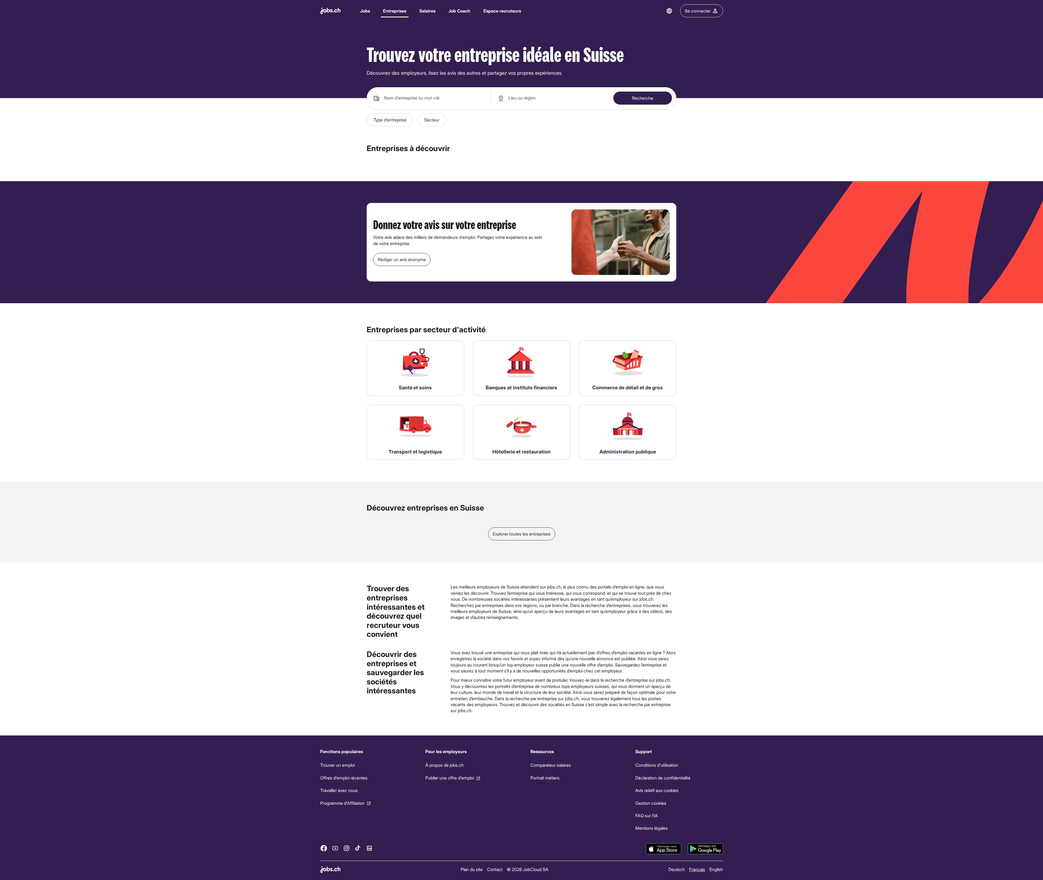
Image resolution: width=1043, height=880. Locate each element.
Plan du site (472, 869)
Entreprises (394, 10)
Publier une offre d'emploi (449, 777)
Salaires (427, 10)
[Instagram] (346, 847)
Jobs (365, 10)
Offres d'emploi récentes (343, 777)
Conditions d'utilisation (656, 765)
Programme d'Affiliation (342, 802)
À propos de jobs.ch (444, 765)
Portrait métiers (544, 777)
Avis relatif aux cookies (656, 790)
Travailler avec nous (339, 790)
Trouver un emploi (337, 765)
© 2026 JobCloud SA (527, 869)
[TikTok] (358, 847)
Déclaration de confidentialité (662, 777)
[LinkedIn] (369, 847)
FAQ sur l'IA (646, 815)
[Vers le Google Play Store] (705, 848)
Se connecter (698, 10)
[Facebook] (323, 847)
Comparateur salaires (550, 765)
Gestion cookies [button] (650, 802)
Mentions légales (651, 828)
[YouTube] (335, 847)
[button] (390, 120)
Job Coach (459, 10)
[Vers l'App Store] (663, 848)
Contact (494, 869)
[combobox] (428, 98)
